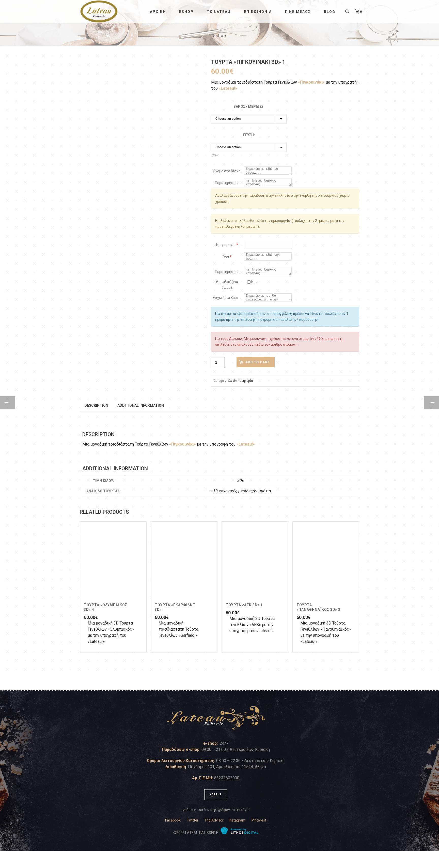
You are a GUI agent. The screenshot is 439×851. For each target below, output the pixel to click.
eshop (186, 12)
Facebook (173, 820)
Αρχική (158, 12)
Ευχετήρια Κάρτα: (227, 298)
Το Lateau (219, 12)
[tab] (96, 405)
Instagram (237, 820)
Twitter (192, 820)
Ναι (253, 282)
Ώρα (227, 257)
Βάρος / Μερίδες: (248, 106)
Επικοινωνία (258, 12)
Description (96, 405)
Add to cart (257, 362)
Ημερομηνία (227, 245)
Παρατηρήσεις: (227, 183)
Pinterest (259, 820)
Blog (329, 12)
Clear (215, 155)
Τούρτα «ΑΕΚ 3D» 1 (244, 605)
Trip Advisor (214, 820)
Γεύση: (249, 135)
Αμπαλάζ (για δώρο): (227, 285)
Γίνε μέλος (298, 12)
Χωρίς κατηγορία (240, 381)
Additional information (140, 405)
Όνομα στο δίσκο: (227, 171)
